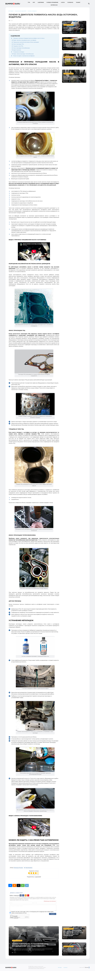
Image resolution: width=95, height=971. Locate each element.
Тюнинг (78, 2)
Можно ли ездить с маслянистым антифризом (24, 55)
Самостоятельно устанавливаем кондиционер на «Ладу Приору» (29, 945)
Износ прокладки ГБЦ (18, 44)
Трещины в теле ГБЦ (18, 46)
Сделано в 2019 (81, 967)
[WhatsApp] (23, 885)
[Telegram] (27, 885)
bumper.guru (12, 4)
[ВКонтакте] (10, 885)
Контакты (65, 967)
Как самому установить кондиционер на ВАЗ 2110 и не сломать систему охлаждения (73, 933)
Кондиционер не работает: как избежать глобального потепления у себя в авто (73, 950)
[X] (18, 885)
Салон (63, 2)
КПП (34, 2)
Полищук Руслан (18, 867)
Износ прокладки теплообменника (21, 48)
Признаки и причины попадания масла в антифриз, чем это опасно (28, 38)
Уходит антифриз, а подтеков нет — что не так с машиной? (74, 29)
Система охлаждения (68, 24)
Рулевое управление (52, 2)
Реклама (60, 967)
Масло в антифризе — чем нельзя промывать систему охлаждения (73, 78)
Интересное (54, 5)
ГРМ (29, 2)
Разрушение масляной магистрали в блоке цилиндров (26, 42)
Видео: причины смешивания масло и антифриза (24, 40)
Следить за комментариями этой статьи (19, 913)
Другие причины (17, 50)
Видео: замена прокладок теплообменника (23, 53)
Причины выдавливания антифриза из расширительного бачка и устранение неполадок (73, 44)
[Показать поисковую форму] (89, 3)
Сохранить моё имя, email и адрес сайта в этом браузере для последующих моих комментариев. (32, 911)
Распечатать (28, 867)
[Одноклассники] (14, 885)
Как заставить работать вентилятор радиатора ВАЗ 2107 (73, 61)
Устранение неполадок (18, 52)
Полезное (70, 2)
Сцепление (41, 2)
